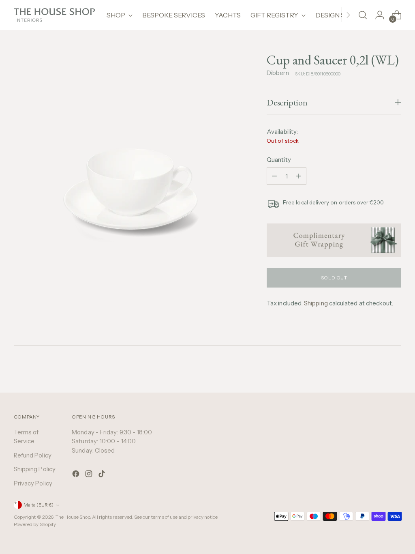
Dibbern (278, 73)
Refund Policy (32, 455)
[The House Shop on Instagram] (89, 475)
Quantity (279, 159)
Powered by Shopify (35, 524)
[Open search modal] (363, 15)
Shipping (316, 303)
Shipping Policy (35, 469)
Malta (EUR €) (38, 505)
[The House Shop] (54, 15)
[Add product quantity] (298, 176)
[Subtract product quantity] (274, 176)
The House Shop (73, 517)
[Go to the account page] (380, 15)
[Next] (348, 15)
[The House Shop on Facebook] (76, 475)
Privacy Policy (33, 483)
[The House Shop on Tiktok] (102, 475)
